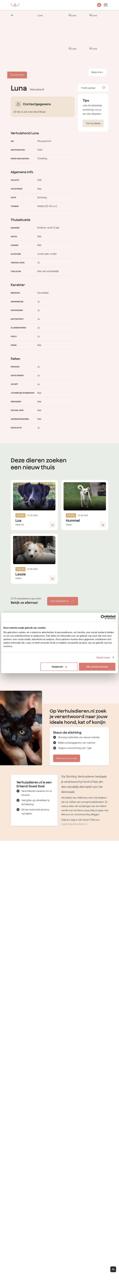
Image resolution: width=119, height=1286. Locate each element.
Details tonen (103, 657)
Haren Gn (19, 524)
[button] (99, 5)
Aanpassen (57, 666)
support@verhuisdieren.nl (74, 824)
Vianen (69, 524)
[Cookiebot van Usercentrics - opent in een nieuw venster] (103, 617)
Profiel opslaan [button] (88, 88)
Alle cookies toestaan (97, 666)
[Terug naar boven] (113, 1269)
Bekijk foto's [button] (97, 72)
